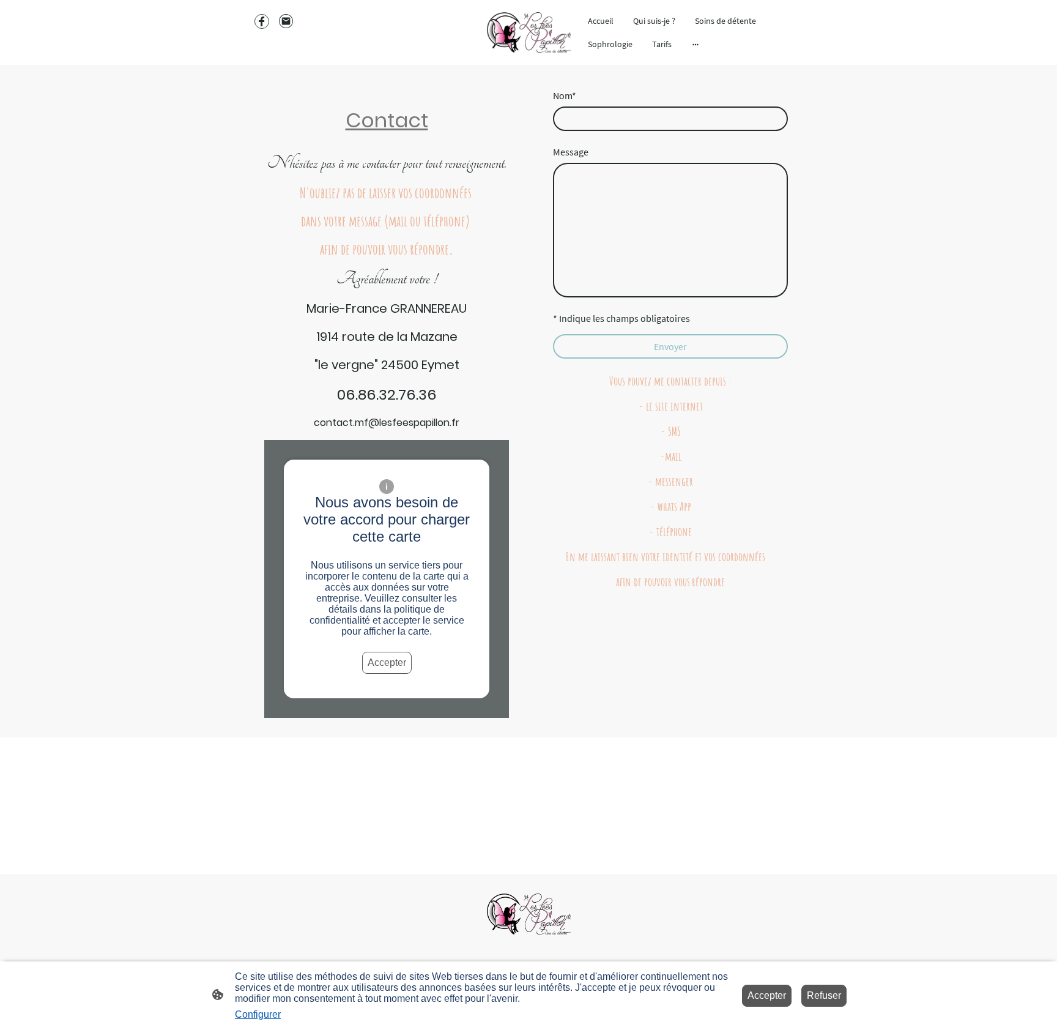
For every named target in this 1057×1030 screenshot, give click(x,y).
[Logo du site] (528, 32)
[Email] (286, 21)
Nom (564, 95)
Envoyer (670, 346)
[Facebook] (261, 21)
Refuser (824, 995)
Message (570, 152)
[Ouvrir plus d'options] (695, 44)
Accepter (387, 662)
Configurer (258, 1014)
